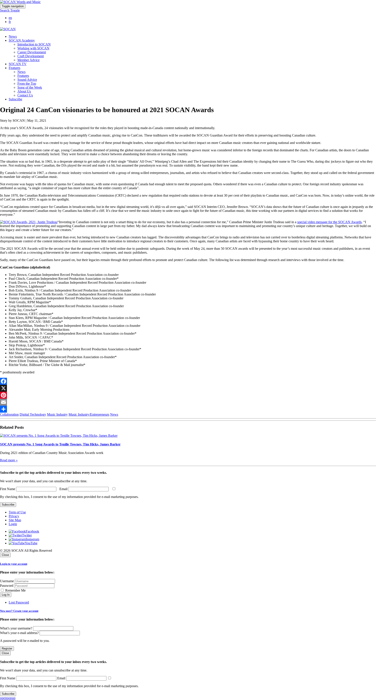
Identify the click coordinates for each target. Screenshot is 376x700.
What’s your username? (16, 628)
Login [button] (13, 524)
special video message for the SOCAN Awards (329, 222)
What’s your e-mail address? (19, 633)
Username (7, 581)
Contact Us (25, 95)
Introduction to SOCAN (34, 44)
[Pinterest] (188, 395)
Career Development (31, 52)
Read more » (9, 460)
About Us (24, 91)
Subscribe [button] (15, 99)
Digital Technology (33, 414)
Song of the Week (29, 87)
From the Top (26, 83)
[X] (188, 388)
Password (6, 585)
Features (23, 76)
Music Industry (57, 414)
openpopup (7, 698)
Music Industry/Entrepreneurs (89, 414)
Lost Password (19, 602)
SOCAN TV (18, 64)
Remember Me (15, 590)
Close (5, 555)
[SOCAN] (8, 29)
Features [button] (14, 68)
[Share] (188, 409)
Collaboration (9, 414)
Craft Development (30, 56)
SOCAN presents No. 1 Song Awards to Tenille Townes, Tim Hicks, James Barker (60, 444)
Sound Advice (27, 79)
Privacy (14, 516)
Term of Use (17, 512)
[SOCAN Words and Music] (20, 2)
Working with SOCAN (33, 48)
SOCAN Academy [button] (22, 40)
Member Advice (28, 60)
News (13, 36)
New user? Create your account (19, 610)
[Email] (188, 402)
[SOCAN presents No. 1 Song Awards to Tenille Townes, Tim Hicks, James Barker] (59, 435)
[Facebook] (188, 381)
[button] (10, 10)
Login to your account (13, 563)
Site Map (15, 520)
